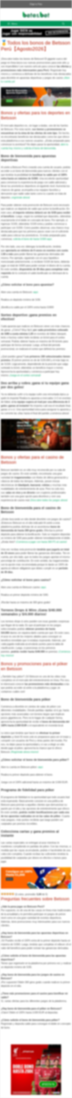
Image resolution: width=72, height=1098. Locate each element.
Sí (63, 27)
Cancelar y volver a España (38, 27)
